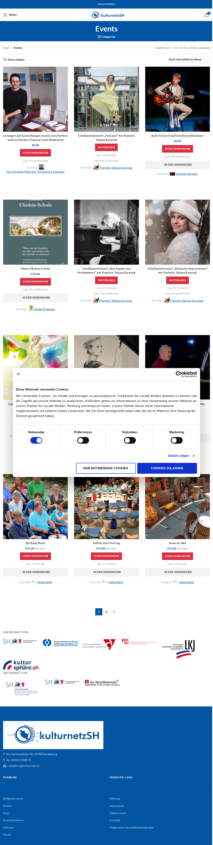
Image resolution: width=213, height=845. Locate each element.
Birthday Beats (35, 543)
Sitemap (115, 798)
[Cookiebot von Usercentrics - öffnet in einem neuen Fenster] (179, 374)
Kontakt (115, 820)
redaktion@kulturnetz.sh (23, 765)
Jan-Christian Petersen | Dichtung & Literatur (35, 171)
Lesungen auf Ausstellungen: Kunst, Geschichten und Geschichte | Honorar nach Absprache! (35, 138)
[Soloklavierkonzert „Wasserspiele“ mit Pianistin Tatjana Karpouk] (106, 367)
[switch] (83, 440)
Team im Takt (177, 543)
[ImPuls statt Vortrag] (106, 506)
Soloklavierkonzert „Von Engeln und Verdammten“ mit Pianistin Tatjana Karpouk (106, 271)
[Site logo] (106, 14)
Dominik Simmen (187, 173)
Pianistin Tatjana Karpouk (115, 167)
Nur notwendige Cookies (105, 468)
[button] (35, 152)
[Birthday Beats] (35, 506)
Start (6, 47)
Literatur (9, 827)
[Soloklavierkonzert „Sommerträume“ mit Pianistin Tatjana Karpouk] (35, 367)
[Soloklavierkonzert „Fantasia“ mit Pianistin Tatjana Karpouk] (106, 99)
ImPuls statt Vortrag (106, 543)
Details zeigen (178, 455)
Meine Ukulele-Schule (35, 268)
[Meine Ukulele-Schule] (35, 232)
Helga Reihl (44, 582)
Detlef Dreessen (44, 309)
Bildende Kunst (13, 798)
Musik (7, 834)
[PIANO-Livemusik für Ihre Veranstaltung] (177, 367)
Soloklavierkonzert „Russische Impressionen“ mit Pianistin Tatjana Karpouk (177, 271)
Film (6, 813)
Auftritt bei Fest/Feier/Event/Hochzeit (177, 136)
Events (7, 805)
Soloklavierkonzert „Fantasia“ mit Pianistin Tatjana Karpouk (106, 138)
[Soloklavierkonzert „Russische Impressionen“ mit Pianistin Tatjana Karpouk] (177, 232)
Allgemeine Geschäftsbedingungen (132, 827)
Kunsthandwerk (13, 820)
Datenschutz (118, 813)
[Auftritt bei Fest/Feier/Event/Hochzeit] (177, 99)
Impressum (117, 805)
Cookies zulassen (167, 468)
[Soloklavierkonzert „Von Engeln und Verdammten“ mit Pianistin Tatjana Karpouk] (106, 232)
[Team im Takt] (177, 506)
